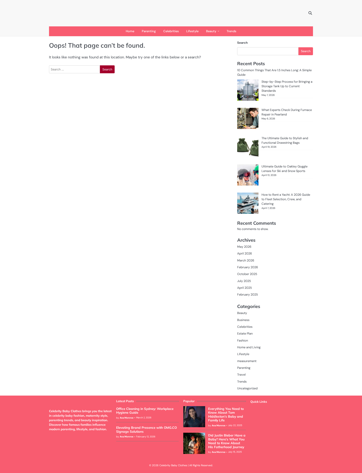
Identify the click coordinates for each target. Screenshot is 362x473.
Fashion (242, 340)
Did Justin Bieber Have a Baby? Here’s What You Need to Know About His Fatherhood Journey (226, 441)
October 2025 (247, 274)
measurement (246, 361)
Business (243, 320)
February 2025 (247, 294)
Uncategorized (247, 388)
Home (130, 31)
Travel (241, 375)
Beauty (211, 31)
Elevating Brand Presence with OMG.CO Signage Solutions (146, 429)
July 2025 (244, 281)
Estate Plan (245, 333)
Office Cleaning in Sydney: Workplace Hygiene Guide (144, 410)
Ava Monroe (126, 417)
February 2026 (247, 267)
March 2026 (245, 260)
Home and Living (249, 347)
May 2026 (244, 247)
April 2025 (244, 288)
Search (242, 43)
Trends (231, 31)
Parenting (149, 31)
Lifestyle (192, 31)
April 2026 (244, 253)
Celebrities (171, 31)
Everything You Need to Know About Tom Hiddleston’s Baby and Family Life (226, 414)
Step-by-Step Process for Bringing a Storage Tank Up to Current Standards (287, 86)
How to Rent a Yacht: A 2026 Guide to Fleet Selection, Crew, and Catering (286, 199)
